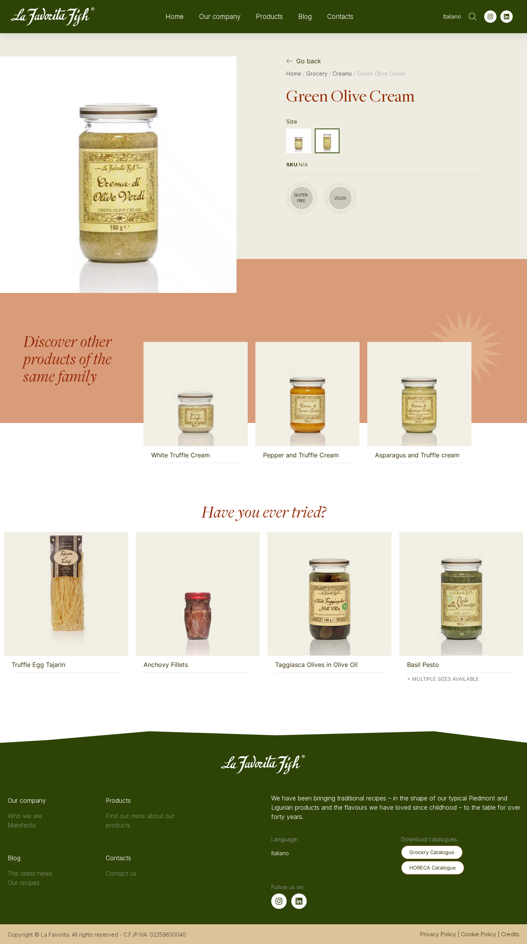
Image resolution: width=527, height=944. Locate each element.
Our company (219, 16)
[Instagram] (490, 16)
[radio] (298, 141)
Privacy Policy (438, 934)
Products (269, 16)
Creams (342, 73)
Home (175, 16)
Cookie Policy (478, 934)
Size (291, 121)
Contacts (340, 16)
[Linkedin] (506, 16)
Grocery (317, 73)
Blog (305, 16)
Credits (510, 934)
